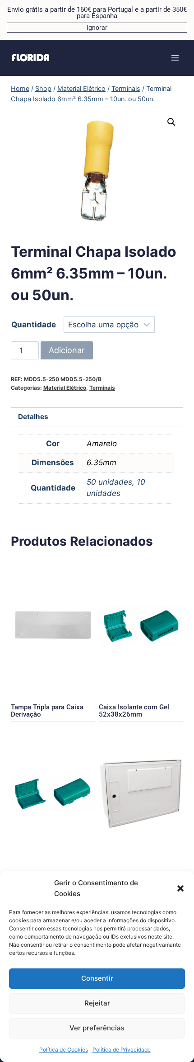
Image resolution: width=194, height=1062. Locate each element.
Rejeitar (97, 1003)
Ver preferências (97, 1028)
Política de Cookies (63, 1049)
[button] (180, 888)
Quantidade (33, 324)
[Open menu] (174, 58)
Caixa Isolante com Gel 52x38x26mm (134, 710)
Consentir (97, 978)
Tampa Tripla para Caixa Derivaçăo (47, 710)
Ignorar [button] (97, 27)
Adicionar (67, 350)
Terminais (102, 387)
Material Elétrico (64, 387)
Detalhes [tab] (33, 416)
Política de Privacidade (121, 1049)
